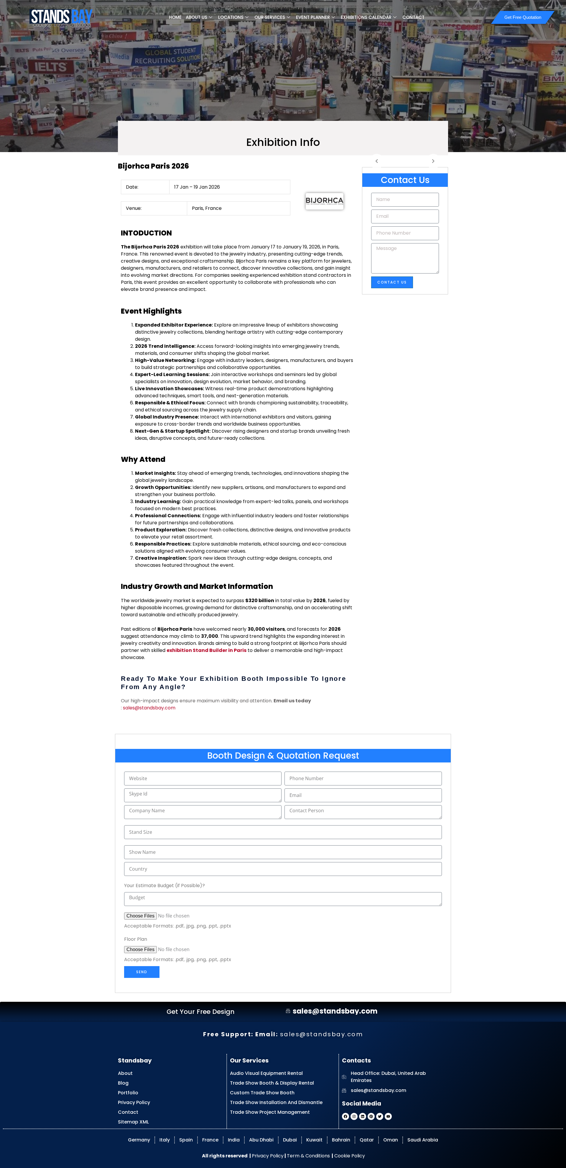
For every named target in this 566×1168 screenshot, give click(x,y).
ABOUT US (196, 17)
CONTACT (413, 17)
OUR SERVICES (269, 17)
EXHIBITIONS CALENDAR (366, 17)
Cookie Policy (349, 1155)
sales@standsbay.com (149, 707)
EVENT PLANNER (313, 17)
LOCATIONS (230, 17)
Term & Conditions (308, 1155)
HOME (175, 17)
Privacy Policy (268, 1155)
